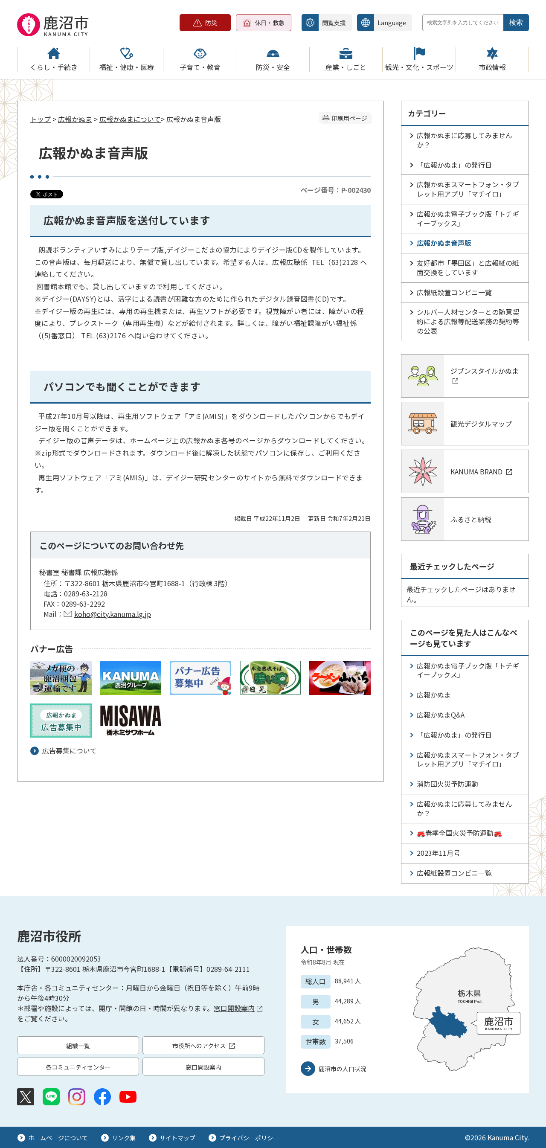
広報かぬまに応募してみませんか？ (464, 140)
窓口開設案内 (234, 1008)
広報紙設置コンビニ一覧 (454, 292)
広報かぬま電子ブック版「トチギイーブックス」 (468, 218)
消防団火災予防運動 (447, 784)
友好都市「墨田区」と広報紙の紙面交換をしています (468, 267)
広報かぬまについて (130, 119)
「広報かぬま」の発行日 (454, 165)
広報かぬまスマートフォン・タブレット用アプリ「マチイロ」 (468, 189)
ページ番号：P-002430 (335, 190)
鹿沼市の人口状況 (342, 1068)
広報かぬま (75, 119)
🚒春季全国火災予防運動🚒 (459, 833)
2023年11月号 (438, 853)
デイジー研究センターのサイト (215, 477)
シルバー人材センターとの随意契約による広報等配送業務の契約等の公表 (468, 321)
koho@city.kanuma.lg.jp (112, 614)
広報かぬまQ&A (441, 714)
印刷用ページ (349, 118)
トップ (40, 119)
